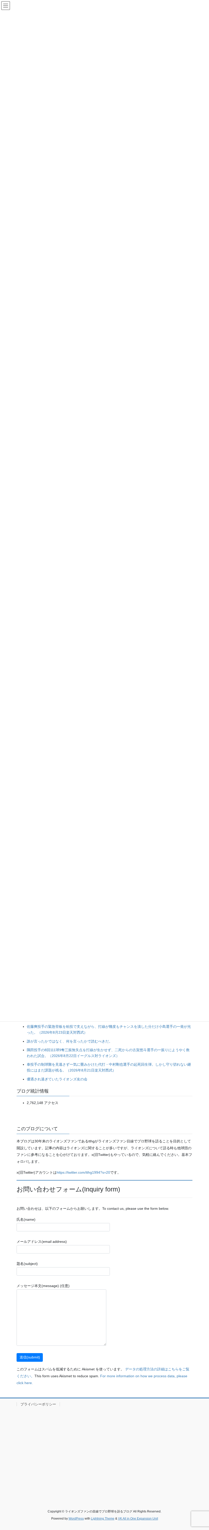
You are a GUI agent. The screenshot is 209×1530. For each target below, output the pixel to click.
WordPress (76, 1518)
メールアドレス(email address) (42, 1242)
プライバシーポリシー (38, 1404)
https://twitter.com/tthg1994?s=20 (83, 1172)
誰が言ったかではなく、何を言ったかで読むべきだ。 (69, 1041)
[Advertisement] (104, 1452)
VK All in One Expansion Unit (138, 1518)
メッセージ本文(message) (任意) (43, 1286)
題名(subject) (27, 1264)
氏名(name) (26, 1219)
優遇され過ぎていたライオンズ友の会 (57, 1079)
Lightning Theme (102, 1518)
